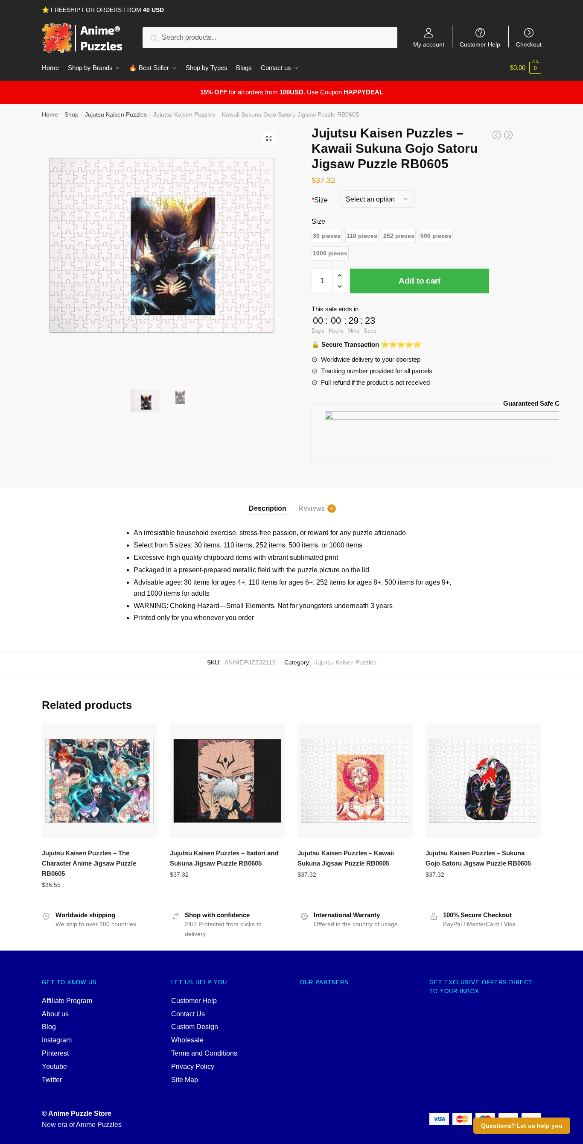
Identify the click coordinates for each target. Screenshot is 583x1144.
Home (50, 114)
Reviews (311, 508)
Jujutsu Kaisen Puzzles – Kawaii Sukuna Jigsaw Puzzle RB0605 (345, 858)
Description (267, 508)
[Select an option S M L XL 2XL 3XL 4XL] (377, 200)
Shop (71, 114)
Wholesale (187, 1040)
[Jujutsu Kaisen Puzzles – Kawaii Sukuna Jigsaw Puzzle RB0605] (355, 781)
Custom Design (194, 1026)
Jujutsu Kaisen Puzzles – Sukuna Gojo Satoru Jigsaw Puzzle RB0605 (478, 858)
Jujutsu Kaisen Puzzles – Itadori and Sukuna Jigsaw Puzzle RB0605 (224, 858)
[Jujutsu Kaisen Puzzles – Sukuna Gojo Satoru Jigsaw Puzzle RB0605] (483, 781)
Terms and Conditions (204, 1053)
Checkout (529, 44)
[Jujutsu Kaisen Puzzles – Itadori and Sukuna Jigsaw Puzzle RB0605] (227, 781)
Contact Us (188, 1014)
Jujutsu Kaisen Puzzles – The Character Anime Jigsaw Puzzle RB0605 (89, 863)
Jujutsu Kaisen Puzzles (116, 114)
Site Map (184, 1079)
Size (320, 200)
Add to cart (419, 280)
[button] (327, 236)
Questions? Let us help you (522, 1125)
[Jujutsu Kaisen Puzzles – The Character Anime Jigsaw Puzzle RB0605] (99, 781)
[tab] (267, 501)
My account (428, 44)
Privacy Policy (192, 1066)
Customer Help (480, 44)
